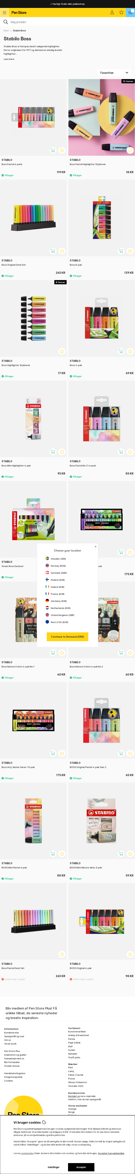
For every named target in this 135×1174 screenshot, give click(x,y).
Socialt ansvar (12, 1065)
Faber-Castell (75, 1074)
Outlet (71, 1050)
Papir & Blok (74, 1042)
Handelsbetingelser (14, 1073)
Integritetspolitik (13, 1077)
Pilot (70, 1067)
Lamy (71, 1071)
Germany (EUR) (59, 601)
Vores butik (10, 1043)
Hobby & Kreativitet (78, 1035)
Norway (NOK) (58, 565)
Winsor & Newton (77, 1082)
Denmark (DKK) (59, 572)
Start (6, 30)
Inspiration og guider (15, 1054)
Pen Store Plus (12, 1051)
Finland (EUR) (58, 579)
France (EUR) (57, 594)
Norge (71, 1112)
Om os (7, 1040)
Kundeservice (11, 1032)
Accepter (81, 1167)
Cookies (8, 1080)
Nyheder (72, 1053)
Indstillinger (54, 1167)
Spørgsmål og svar (14, 1036)
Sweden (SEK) (58, 558)
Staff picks (74, 1057)
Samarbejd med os (14, 1058)
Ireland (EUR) (57, 587)
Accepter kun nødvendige (111, 1153)
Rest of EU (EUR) (59, 622)
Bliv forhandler (12, 1062)
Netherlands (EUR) (60, 608)
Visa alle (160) (75, 1086)
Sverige (72, 1108)
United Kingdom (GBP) (62, 615)
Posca (71, 1078)
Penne (71, 1038)
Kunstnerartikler (77, 1031)
